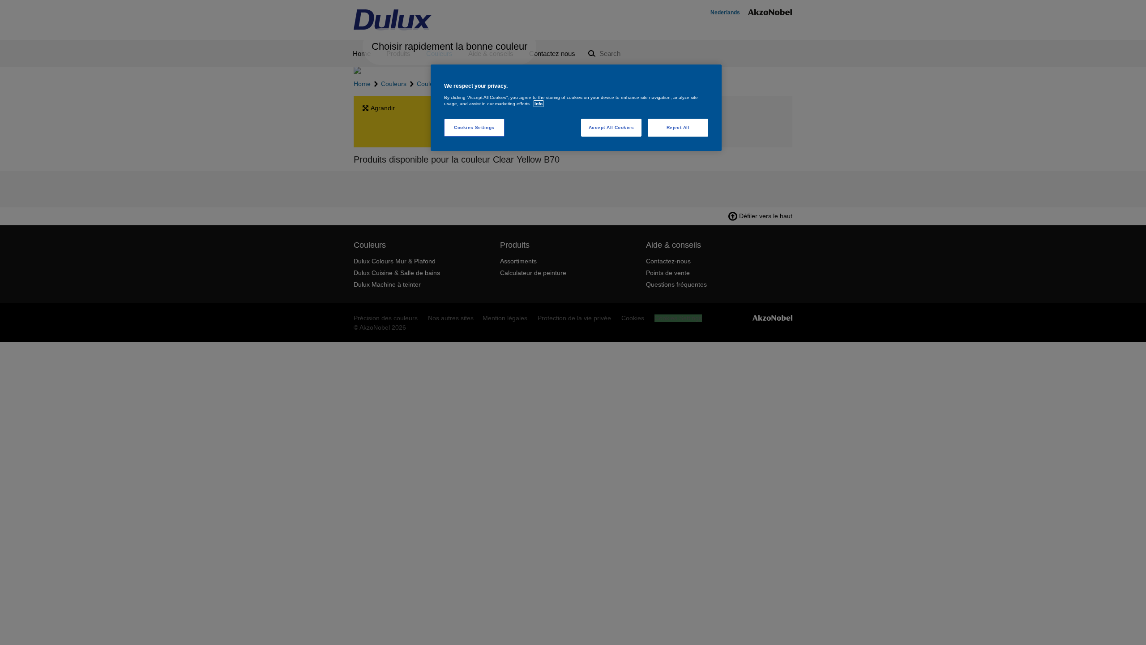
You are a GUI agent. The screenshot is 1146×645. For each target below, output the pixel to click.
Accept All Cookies (611, 127)
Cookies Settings (474, 127)
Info (539, 103)
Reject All (678, 127)
